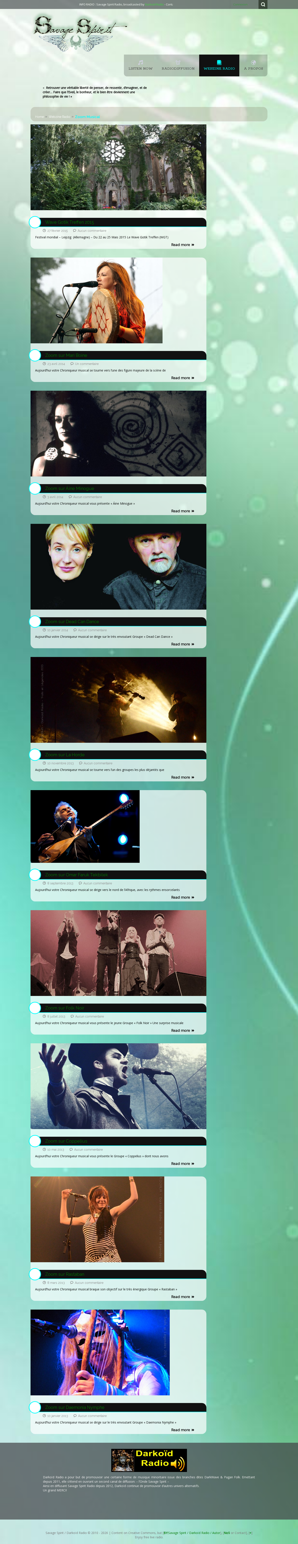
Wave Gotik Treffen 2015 (69, 222)
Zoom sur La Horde (65, 754)
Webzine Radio (59, 117)
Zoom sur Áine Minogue (69, 488)
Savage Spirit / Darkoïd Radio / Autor (192, 1533)
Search (263, 4)
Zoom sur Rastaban (64, 1274)
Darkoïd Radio (122, 4)
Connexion (240, 4)
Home (39, 117)
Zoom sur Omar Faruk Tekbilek (76, 874)
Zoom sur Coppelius (66, 1141)
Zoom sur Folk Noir (64, 1008)
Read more (180, 244)
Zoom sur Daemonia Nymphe (74, 1407)
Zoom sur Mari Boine (66, 355)
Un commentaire (87, 364)
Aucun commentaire (92, 230)
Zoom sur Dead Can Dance (72, 621)
